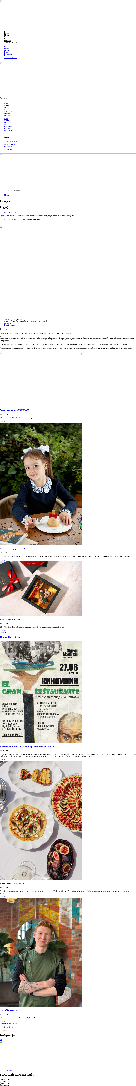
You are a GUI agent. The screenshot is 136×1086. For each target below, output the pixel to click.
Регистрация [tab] (4, 1081)
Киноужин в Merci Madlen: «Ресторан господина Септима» (27, 746)
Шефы (6, 31)
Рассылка (7, 41)
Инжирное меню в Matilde (12, 883)
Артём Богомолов (8, 1010)
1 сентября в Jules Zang (10, 619)
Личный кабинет (10, 43)
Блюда (6, 33)
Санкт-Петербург (10, 212)
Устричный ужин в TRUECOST (14, 410)
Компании (8, 39)
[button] (5, 632)
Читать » (3, 421)
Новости (7, 37)
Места (6, 35)
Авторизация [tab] (5, 1079)
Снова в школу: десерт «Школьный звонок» (20, 549)
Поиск (2, 98)
